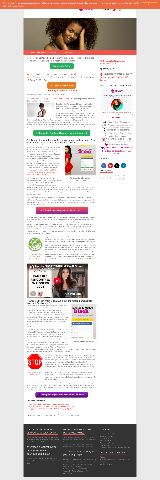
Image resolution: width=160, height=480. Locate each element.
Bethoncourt (54, 439)
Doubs (66, 99)
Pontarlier (47, 437)
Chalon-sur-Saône (50, 458)
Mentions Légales (106, 464)
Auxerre (29, 461)
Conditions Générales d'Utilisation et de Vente (115, 447)
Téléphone (77, 466)
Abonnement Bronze (107, 445)
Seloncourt (46, 439)
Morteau (38, 439)
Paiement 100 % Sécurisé (72, 459)
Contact (102, 462)
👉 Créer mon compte (61, 85)
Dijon (28, 458)
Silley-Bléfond (41, 174)
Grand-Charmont (33, 442)
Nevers (35, 461)
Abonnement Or (105, 441)
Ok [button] (149, 5)
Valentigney (31, 439)
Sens (46, 461)
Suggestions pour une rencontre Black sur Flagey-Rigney (50, 409)
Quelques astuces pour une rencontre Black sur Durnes (49, 404)
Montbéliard (39, 437)
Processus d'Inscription (108, 434)
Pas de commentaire (74, 415)
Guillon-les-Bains (32, 172)
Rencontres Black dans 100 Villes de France (115, 459)
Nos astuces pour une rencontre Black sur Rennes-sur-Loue (51, 406)
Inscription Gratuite (106, 436)
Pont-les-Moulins (52, 170)
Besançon (30, 437)
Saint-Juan (30, 174)
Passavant (42, 172)
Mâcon (41, 461)
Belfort (41, 458)
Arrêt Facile (32, 372)
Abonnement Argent (107, 443)
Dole (28, 463)
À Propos (103, 457)
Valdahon (44, 442)
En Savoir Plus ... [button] (17, 6)
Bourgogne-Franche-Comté (53, 99)
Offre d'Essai (104, 438)
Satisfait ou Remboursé (78, 469)
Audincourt (54, 437)
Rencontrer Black (34, 415)
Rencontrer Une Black (34, 99)
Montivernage (52, 172)
